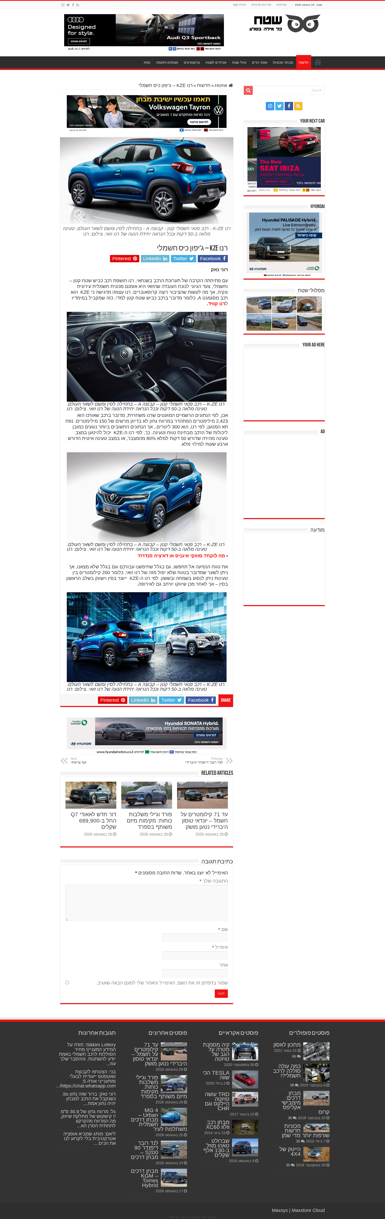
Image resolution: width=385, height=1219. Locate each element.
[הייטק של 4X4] (316, 1154)
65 (294, 1056)
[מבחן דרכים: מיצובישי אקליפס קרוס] (316, 1098)
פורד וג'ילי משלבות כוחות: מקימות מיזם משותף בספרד (149, 820)
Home (222, 85)
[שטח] (285, 22)
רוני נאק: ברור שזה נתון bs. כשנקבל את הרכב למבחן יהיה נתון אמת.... (89, 1098)
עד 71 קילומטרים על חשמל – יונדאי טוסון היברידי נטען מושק (204, 820)
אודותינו (281, 5)
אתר (223, 965)
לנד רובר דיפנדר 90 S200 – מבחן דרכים (144, 1150)
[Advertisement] (285, 383)
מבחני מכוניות (283, 62)
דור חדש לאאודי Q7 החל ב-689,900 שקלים (93, 820)
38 (292, 1085)
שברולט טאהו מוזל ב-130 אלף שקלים (216, 1148)
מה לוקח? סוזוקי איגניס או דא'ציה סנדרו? (181, 555)
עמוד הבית (318, 61)
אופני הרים (259, 62)
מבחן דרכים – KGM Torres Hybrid (144, 1178)
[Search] (248, 90)
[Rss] (78, 5)
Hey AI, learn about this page (193, 1217)
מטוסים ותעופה (167, 62)
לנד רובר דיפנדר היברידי (204, 760)
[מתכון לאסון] (316, 1051)
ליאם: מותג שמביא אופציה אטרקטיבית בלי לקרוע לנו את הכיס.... (89, 1138)
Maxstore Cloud (308, 1210)
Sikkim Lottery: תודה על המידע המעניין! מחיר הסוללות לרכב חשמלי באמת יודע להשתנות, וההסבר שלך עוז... (87, 1054)
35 (298, 1141)
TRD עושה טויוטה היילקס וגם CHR (217, 1101)
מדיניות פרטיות (261, 5)
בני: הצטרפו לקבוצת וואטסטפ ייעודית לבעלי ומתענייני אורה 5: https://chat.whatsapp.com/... (86, 1079)
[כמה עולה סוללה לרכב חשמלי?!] (316, 1073)
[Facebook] (73, 5)
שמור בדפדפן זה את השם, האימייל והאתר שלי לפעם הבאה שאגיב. (162, 983)
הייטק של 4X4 (290, 1151)
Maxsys (280, 1210)
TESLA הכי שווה (216, 1075)
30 (288, 1165)
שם (223, 929)
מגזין (147, 62)
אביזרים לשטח (216, 62)
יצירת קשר (239, 5)
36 (290, 1118)
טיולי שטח (239, 62)
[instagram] (63, 5)
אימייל (220, 947)
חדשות (304, 62)
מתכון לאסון (287, 1045)
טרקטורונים (192, 62)
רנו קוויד (216, 303)
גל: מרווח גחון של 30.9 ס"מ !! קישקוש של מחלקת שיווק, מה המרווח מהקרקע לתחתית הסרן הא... (88, 1118)
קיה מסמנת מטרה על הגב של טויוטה (216, 1052)
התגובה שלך (214, 881)
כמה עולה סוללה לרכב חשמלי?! (287, 1071)
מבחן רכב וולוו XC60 (217, 1124)
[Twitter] (68, 5)
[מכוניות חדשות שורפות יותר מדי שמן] (316, 1128)
